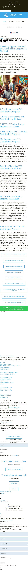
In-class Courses (4, 501)
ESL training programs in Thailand (14, 266)
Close (1, 569)
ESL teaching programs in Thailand (14, 260)
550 (1, 370)
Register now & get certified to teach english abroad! (14, 308)
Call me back (2, 562)
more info (2, 362)
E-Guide (14, 489)
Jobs (23, 21)
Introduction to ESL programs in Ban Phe (14, 296)
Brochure (14, 483)
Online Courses (7, 356)
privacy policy (16, 455)
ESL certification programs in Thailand (14, 41)
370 (1, 375)
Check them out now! (14, 469)
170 (1, 392)
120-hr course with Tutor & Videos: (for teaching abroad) (6, 395)
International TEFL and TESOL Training (16, 15)
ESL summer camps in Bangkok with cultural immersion (14, 290)
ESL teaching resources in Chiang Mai (14, 302)
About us (3, 493)
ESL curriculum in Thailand (14, 272)
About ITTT (11, 21)
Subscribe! (2, 452)
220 (1, 385)
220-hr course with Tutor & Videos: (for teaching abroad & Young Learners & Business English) (6, 381)
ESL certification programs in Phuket (14, 283)
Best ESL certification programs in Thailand (14, 255)
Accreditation (10, 27)
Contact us (19, 27)
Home (4, 21)
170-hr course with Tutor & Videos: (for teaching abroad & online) (6, 389)
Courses (18, 21)
